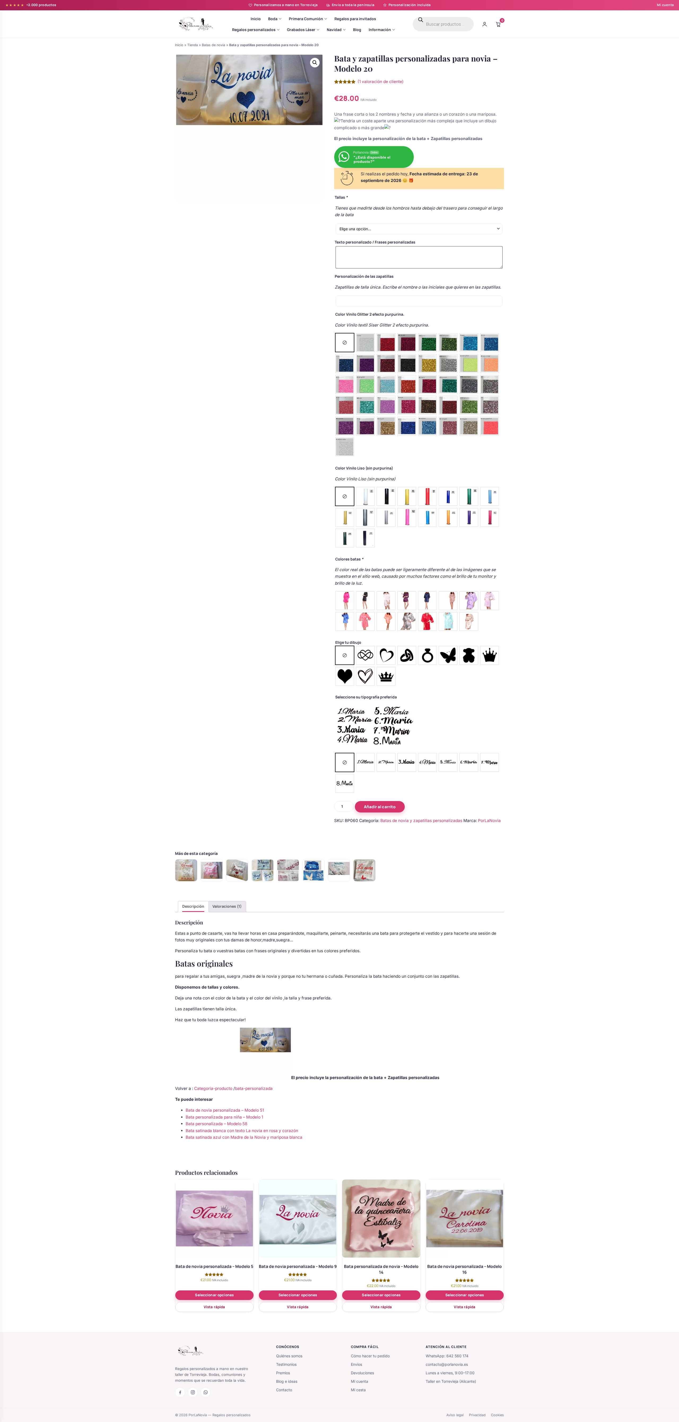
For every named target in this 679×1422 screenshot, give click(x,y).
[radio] (345, 342)
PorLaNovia (489, 820)
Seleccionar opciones (214, 1295)
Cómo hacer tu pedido (370, 1356)
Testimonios (286, 1364)
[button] (315, 62)
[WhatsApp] (206, 1392)
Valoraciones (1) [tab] (227, 906)
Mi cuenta (665, 5)
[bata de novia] (364, 870)
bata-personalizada (254, 1088)
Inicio (179, 45)
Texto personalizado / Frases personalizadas (375, 242)
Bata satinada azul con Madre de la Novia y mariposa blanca (244, 1137)
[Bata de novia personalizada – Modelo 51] (212, 870)
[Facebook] (180, 1392)
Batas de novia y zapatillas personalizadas (421, 820)
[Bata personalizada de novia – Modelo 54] (186, 870)
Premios (283, 1373)
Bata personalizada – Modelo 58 (216, 1123)
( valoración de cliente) (381, 81)
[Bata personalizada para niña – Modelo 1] (237, 870)
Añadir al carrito (380, 807)
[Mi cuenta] (484, 24)
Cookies (497, 1415)
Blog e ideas (286, 1381)
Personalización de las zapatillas (364, 276)
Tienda (192, 45)
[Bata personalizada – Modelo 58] (262, 870)
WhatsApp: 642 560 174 (447, 1356)
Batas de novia (213, 45)
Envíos (356, 1364)
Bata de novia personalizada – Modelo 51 (225, 1110)
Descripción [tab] (193, 906)
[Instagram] (193, 1392)
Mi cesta (358, 1390)
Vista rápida (214, 1306)
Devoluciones (362, 1373)
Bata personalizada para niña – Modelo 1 (224, 1117)
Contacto (284, 1390)
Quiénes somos (289, 1356)
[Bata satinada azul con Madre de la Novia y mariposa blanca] (313, 870)
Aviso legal (455, 1415)
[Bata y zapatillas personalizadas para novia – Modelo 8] (339, 870)
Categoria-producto (213, 1088)
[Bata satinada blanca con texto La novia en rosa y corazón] (288, 870)
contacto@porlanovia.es (447, 1364)
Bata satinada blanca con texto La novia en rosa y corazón (242, 1130)
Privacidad (477, 1415)
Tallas (341, 197)
